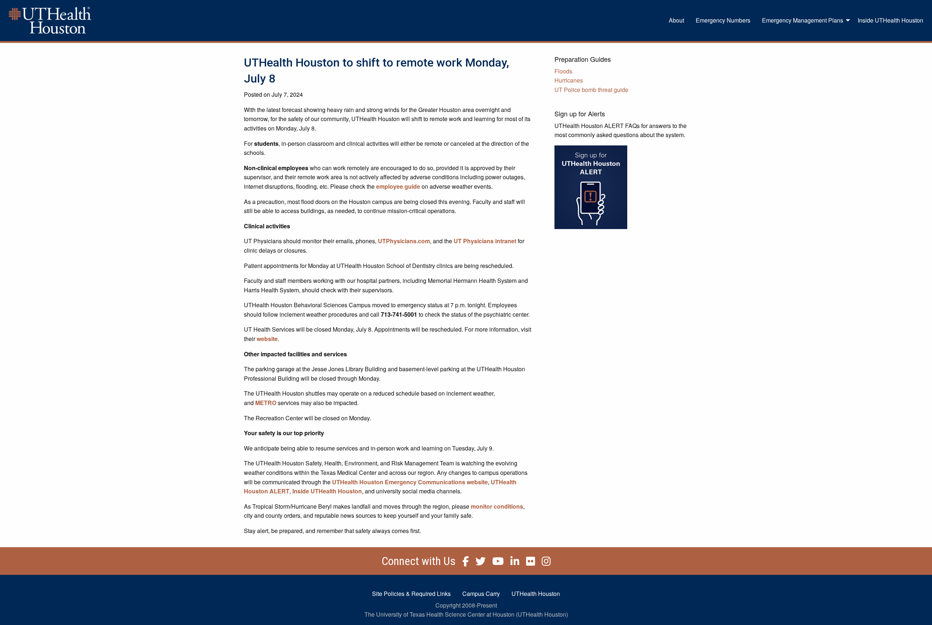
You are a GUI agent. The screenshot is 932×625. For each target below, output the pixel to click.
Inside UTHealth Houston (890, 20)
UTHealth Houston (536, 593)
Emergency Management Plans (802, 20)
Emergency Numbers (723, 20)
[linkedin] (512, 562)
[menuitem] (676, 20)
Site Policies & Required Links (411, 593)
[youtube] (495, 562)
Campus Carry (481, 593)
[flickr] (528, 562)
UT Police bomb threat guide (591, 89)
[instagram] (544, 562)
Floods (563, 71)
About (676, 20)
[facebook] (463, 562)
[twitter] (478, 562)
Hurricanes (568, 80)
